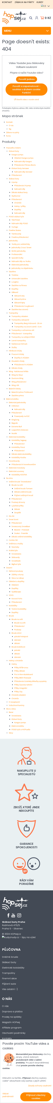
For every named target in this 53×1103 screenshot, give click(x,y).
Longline (15, 282)
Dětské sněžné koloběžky (22, 536)
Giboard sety (19, 296)
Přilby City (18, 691)
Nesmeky (15, 547)
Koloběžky (13, 605)
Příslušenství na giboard (24, 306)
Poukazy (17, 629)
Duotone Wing (17, 378)
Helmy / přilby (20, 206)
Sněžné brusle (10, 957)
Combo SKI (13, 540)
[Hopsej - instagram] (19, 916)
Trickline (15, 275)
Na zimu (9, 478)
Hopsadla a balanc (13, 148)
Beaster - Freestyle (21, 530)
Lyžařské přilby (18, 505)
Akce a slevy (11, 709)
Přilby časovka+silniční (23, 684)
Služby (14, 347)
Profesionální (17, 254)
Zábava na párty (24, 2)
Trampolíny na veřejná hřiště (23, 337)
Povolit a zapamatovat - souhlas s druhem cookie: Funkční (26, 89)
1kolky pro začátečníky (21, 244)
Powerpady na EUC (22, 416)
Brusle (11, 616)
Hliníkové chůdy (15, 350)
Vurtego (15, 227)
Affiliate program (11, 1027)
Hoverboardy (14, 461)
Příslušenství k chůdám (23, 364)
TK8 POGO (16, 220)
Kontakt (7, 2)
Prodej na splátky (11, 1016)
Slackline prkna (18, 395)
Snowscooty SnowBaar (21, 526)
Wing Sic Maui (17, 375)
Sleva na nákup (18, 578)
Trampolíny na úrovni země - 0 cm (28, 326)
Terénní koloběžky (19, 609)
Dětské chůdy (17, 368)
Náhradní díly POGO (20, 223)
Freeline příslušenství (20, 237)
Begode (15, 423)
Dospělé (17, 512)
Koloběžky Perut (18, 447)
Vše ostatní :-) (10, 989)
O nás (11, 125)
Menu (7, 31)
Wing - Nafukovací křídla (18, 371)
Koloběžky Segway (19, 440)
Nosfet (14, 433)
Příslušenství (17, 175)
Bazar (11, 712)
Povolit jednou (27, 79)
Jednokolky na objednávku (22, 268)
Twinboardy (16, 234)
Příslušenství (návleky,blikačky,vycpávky (30, 681)
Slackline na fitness (19, 285)
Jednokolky (13, 240)
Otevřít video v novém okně (27, 99)
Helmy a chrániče (16, 660)
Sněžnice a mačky (16, 543)
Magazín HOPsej (11, 1022)
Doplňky (17, 209)
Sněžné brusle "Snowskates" (20, 481)
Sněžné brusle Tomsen (23, 488)
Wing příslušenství (19, 382)
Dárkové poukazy (16, 571)
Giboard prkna (20, 299)
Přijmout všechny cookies (36, 1097)
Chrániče (17, 202)
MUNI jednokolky (19, 251)
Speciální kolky (17, 258)
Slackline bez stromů (20, 309)
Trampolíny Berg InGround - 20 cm (28, 323)
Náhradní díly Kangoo (23, 161)
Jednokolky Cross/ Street (21, 247)
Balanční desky (15, 388)
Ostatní (9, 567)
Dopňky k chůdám (21, 357)
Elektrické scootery (16, 471)
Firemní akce (9, 978)
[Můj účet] (37, 18)
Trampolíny (13, 313)
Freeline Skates (15, 230)
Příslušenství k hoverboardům (24, 464)
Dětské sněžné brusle (22, 492)
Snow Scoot (13, 519)
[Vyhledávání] (31, 18)
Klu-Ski (11, 516)
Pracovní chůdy (18, 354)
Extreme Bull (17, 426)
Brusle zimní (16, 633)
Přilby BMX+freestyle (22, 678)
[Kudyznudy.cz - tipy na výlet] (19, 937)
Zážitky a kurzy (18, 574)
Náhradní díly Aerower (23, 172)
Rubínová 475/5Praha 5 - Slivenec (13, 925)
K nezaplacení (14, 702)
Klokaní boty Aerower (20, 168)
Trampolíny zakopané (20, 320)
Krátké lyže (13, 550)
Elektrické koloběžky (17, 437)
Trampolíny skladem (20, 316)
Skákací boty (14, 178)
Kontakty (7, 1038)
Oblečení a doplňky (16, 581)
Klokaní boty (14, 151)
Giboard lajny (19, 302)
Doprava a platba (12, 1011)
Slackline (12, 271)
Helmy (14, 664)
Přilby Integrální (20, 688)
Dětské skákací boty (20, 192)
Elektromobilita (12, 399)
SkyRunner (16, 196)
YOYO (11, 595)
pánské (17, 650)
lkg (10, 129)
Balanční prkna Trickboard (22, 392)
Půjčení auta (9, 983)
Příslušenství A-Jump (22, 185)
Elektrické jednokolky (20, 264)
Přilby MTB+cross (21, 667)
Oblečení (15, 585)
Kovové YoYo (17, 598)
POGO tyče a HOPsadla (21, 729)
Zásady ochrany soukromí (39, 1085)
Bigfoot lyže (16, 564)
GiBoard (15, 292)
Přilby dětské (19, 671)
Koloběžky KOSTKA (19, 474)
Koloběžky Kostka (19, 457)
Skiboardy (16, 557)
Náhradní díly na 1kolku (21, 261)
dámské (17, 640)
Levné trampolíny (19, 340)
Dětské (17, 509)
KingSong (15, 419)
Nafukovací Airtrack (19, 344)
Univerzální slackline (20, 278)
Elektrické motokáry (17, 468)
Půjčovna (11, 949)
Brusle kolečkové (18, 647)
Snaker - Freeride (21, 533)
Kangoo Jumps (17, 154)
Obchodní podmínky (13, 1033)
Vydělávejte (16, 591)
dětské (17, 643)
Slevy (11, 733)
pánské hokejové (21, 636)
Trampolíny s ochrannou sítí (23, 330)
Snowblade (16, 561)
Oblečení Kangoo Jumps (23, 158)
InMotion (15, 406)
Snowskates (16, 554)
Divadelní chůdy (18, 361)
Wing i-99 (15, 385)
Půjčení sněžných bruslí (23, 495)
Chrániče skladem (19, 695)
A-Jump (14, 182)
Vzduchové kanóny (16, 705)
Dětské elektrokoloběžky (22, 454)
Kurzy (40, 2)
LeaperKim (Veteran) (20, 430)
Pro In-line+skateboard (23, 674)
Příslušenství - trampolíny (22, 333)
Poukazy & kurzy (18, 502)
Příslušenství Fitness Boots (25, 165)
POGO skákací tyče (16, 216)
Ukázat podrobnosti (8, 1095)
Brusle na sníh (17, 485)
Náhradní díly (19, 189)
